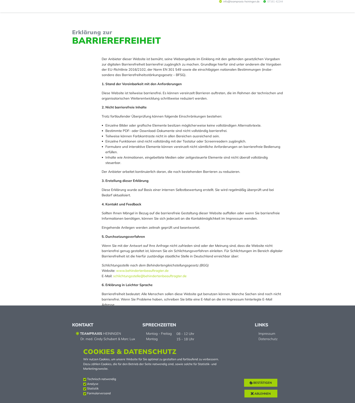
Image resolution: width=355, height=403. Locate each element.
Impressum (266, 333)
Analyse (92, 384)
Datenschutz (268, 339)
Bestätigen (262, 382)
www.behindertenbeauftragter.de (142, 270)
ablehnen (262, 393)
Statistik (93, 388)
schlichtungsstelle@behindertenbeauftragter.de (150, 276)
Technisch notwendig (101, 379)
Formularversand (99, 393)
